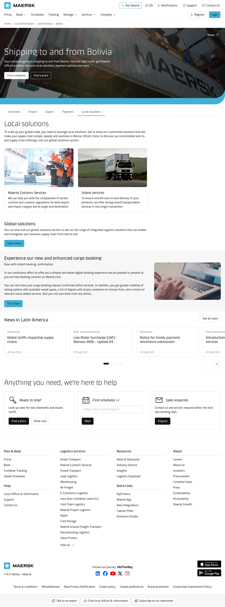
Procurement (181, 476)
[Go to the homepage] (19, 568)
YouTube (113, 573)
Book (19, 14)
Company (106, 14)
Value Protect (68, 538)
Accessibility (181, 498)
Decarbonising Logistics (74, 532)
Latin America (44, 23)
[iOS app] (209, 564)
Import (32, 111)
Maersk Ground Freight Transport (80, 526)
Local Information (24, 23)
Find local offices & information (108, 600)
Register (199, 14)
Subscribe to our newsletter (156, 600)
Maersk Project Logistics (75, 510)
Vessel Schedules (14, 476)
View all (65, 545)
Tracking (53, 14)
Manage (68, 14)
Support (192, 5)
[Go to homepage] (19, 5)
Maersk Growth (182, 504)
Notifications (167, 5)
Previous (206, 364)
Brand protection (158, 586)
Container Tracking (15, 470)
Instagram (127, 573)
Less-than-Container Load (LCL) (79, 498)
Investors (179, 470)
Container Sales (182, 482)
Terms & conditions (25, 586)
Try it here (13, 303)
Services (87, 14)
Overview (14, 111)
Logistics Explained (128, 476)
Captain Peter (125, 510)
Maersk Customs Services (76, 465)
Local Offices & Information (21, 494)
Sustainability (181, 493)
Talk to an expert (66, 600)
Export (50, 111)
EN (151, 5)
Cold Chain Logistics (72, 504)
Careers (177, 459)
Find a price (41, 75)
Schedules (37, 14)
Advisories (13, 331)
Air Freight (66, 487)
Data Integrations (127, 505)
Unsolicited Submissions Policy (192, 586)
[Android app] (209, 572)
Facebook (105, 573)
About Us (179, 465)
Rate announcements (86, 331)
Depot (64, 515)
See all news (210, 318)
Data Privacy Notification (79, 586)
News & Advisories (128, 459)
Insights (122, 470)
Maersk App (124, 499)
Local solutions (91, 111)
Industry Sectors (127, 465)
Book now (40, 421)
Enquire (162, 421)
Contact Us (213, 5)
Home (7, 23)
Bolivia (59, 23)
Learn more (14, 243)
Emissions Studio (127, 516)
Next (216, 364)
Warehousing (68, 482)
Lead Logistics (69, 476)
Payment (67, 111)
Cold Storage (68, 521)
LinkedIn (98, 573)
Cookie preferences (131, 586)
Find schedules (16, 75)
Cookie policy (107, 586)
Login (214, 14)
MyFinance (123, 494)
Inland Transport (70, 470)
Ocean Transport (70, 459)
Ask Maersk (133, 5)
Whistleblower (51, 586)
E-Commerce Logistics (74, 493)
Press (176, 487)
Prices (8, 14)
